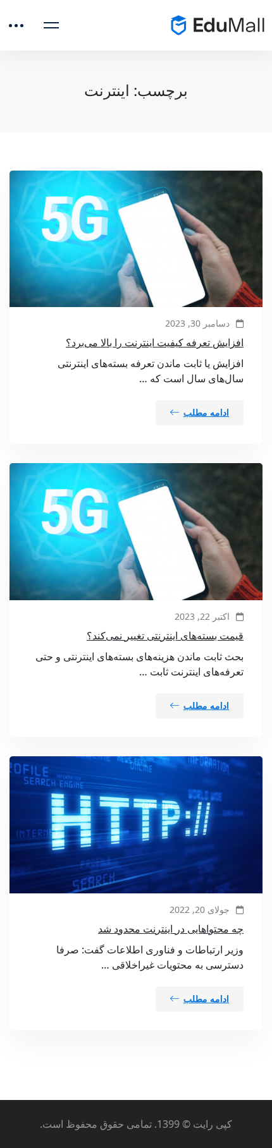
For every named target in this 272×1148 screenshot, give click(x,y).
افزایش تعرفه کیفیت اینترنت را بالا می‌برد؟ (155, 342)
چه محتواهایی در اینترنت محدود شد (171, 929)
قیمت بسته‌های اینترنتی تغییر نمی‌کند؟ (165, 636)
